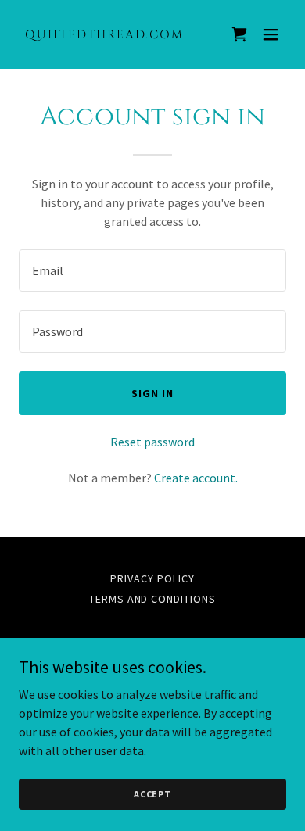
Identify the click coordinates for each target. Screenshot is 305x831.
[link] (112, 33)
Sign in (152, 393)
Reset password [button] (152, 442)
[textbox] (152, 270)
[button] (270, 34)
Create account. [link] (196, 477)
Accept (152, 794)
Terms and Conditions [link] (153, 599)
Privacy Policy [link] (152, 578)
